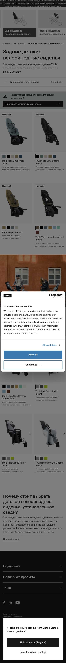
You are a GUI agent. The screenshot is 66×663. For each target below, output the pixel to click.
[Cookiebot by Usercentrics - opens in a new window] (49, 296)
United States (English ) (33, 642)
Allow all (33, 354)
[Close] (59, 621)
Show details (49, 345)
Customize (31, 364)
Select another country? (33, 652)
